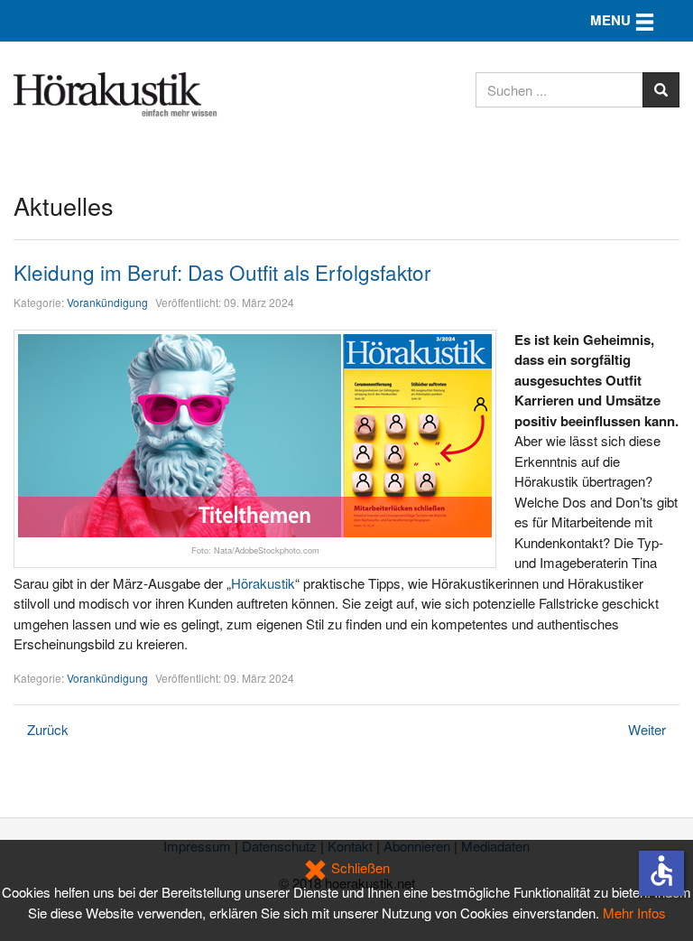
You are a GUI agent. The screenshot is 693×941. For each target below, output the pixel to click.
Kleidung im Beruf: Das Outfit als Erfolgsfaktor (222, 271)
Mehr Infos (634, 912)
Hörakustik (263, 582)
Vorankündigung (107, 302)
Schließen (359, 867)
